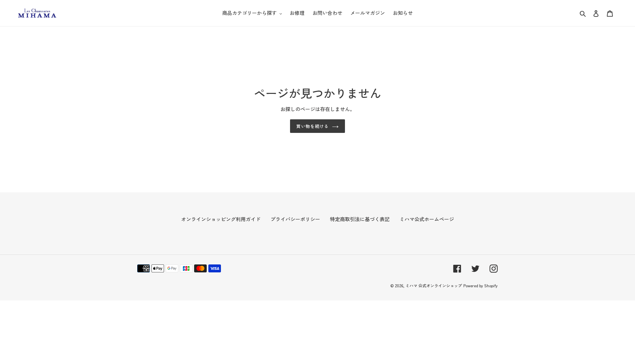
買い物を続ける (312, 126)
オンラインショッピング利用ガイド (221, 219)
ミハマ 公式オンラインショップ (433, 285)
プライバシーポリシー (295, 219)
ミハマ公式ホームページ (427, 219)
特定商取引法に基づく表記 (360, 219)
